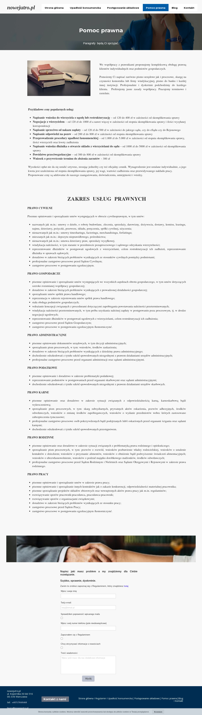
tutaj (126, 586)
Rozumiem (158, 711)
